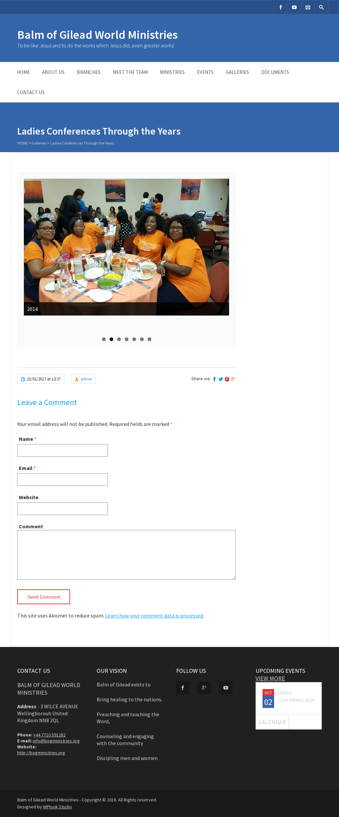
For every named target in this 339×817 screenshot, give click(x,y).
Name (26, 439)
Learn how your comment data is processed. (154, 615)
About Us (53, 72)
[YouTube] (294, 7)
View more (270, 678)
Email (25, 468)
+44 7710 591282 (49, 735)
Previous (30, 266)
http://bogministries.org (41, 753)
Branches (89, 72)
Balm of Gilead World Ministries (97, 34)
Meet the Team (130, 72)
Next (224, 266)
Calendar (272, 722)
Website (28, 497)
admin (86, 379)
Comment (31, 526)
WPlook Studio (57, 807)
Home (23, 72)
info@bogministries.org (56, 741)
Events (205, 72)
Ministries (172, 72)
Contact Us (31, 92)
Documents (275, 72)
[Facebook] (280, 7)
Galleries (237, 72)
